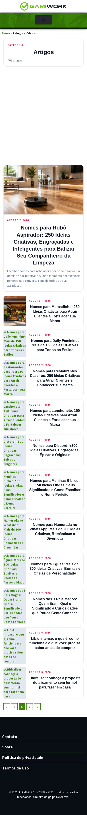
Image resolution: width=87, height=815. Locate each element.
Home (6, 33)
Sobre (7, 747)
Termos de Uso (15, 768)
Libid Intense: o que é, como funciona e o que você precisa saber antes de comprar (54, 643)
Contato (9, 737)
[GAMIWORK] (43, 6)
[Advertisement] (43, 116)
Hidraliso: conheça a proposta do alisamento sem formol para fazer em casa (55, 682)
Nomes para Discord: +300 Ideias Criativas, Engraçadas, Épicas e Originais (54, 450)
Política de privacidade (22, 757)
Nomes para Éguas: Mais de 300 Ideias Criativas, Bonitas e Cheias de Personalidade (55, 568)
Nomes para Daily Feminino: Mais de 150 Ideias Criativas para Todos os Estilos (55, 345)
